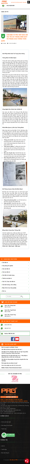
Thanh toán (3, 428)
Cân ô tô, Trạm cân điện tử (8, 281)
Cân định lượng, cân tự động (9, 284)
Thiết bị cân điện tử (7, 278)
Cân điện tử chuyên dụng (8, 275)
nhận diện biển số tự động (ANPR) (10, 196)
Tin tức (6, 11)
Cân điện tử (5, 262)
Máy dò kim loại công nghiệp (9, 287)
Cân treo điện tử (6, 272)
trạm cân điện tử (9, 112)
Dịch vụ (4, 291)
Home (2, 11)
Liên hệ (3, 446)
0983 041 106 (11, 333)
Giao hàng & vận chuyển (6, 425)
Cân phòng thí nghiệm (7, 265)
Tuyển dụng (4, 449)
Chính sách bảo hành (6, 422)
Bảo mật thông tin (5, 452)
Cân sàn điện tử (6, 268)
